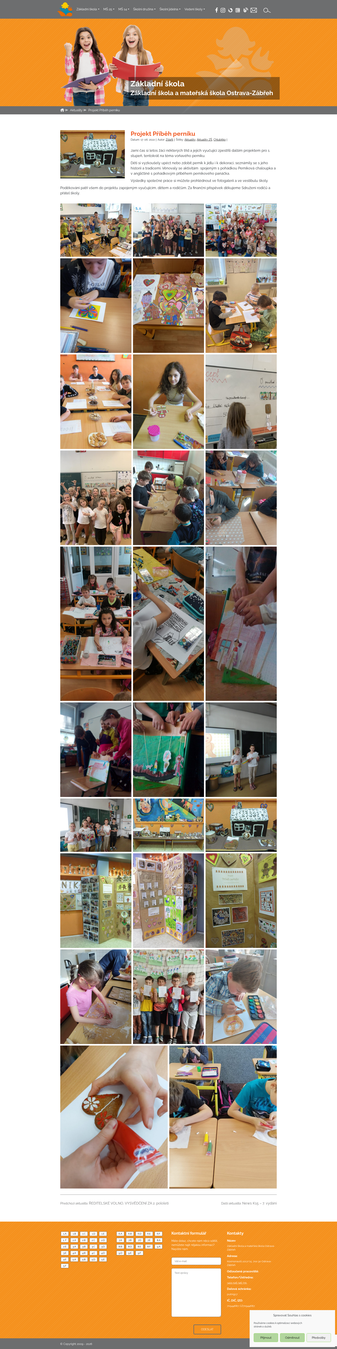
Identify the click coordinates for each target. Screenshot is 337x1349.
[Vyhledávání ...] (267, 10)
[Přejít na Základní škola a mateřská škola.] (62, 110)
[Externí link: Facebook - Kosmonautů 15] (216, 10)
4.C (93, 1253)
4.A (74, 1253)
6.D (139, 1233)
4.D (103, 1253)
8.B (120, 1246)
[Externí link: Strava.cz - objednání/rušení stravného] (230, 10)
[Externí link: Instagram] (223, 10)
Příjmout (265, 1337)
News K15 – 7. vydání (259, 1203)
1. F (65, 1240)
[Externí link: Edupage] (237, 10)
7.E (149, 1240)
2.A (74, 1240)
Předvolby (318, 1337)
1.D (93, 1233)
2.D (103, 1240)
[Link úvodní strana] (65, 9)
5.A (74, 1259)
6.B (130, 1233)
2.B (84, 1240)
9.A (159, 1246)
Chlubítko (220, 139)
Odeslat (207, 1329)
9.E (130, 1253)
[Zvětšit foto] (92, 154)
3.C (93, 1246)
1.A (65, 1233)
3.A (74, 1246)
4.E (65, 1259)
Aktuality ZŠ (204, 139)
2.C (93, 1240)
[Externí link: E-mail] (253, 10)
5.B (84, 1259)
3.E (65, 1253)
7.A (120, 1240)
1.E (103, 1233)
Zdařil (169, 139)
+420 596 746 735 (237, 1282)
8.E (139, 1246)
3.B (84, 1246)
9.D (120, 1253)
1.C (84, 1233)
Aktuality (189, 139)
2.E (65, 1246)
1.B (74, 1233)
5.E (103, 1259)
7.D (139, 1240)
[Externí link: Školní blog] (246, 10)
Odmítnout (292, 1337)
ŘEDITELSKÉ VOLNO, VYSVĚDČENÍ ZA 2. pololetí (129, 1203)
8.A (159, 1240)
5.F (65, 1265)
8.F (149, 1246)
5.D (93, 1259)
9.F (139, 1253)
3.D (103, 1246)
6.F (158, 1233)
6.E (149, 1233)
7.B (130, 1240)
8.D (130, 1246)
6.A (120, 1233)
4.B (84, 1253)
